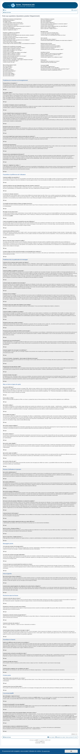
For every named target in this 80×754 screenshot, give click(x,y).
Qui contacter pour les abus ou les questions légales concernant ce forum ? (55, 68)
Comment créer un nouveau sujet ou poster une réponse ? (14, 47)
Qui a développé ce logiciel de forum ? (48, 66)
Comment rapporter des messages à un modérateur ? (13, 58)
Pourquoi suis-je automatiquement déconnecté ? (12, 28)
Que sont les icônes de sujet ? (8, 75)
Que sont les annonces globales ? (9, 70)
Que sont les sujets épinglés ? (8, 73)
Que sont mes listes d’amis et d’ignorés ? (48, 39)
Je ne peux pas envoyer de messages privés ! (49, 32)
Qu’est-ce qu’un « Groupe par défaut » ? (48, 27)
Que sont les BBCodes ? (7, 66)
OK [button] (71, 751)
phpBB (10, 215)
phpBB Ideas (67, 705)
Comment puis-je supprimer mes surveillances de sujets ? (52, 57)
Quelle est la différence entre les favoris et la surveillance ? (52, 53)
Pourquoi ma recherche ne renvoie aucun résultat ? (50, 45)
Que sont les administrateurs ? (46, 20)
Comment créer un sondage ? (8, 51)
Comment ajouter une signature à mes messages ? (12, 50)
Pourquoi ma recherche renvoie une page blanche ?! (51, 46)
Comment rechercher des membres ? (48, 48)
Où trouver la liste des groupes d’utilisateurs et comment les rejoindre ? (54, 23)
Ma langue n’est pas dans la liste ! (9, 38)
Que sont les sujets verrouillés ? (9, 74)
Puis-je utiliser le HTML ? (7, 67)
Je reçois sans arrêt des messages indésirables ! (50, 33)
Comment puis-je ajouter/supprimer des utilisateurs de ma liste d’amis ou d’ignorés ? (56, 40)
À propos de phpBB (46, 698)
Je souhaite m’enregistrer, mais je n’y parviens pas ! (13, 22)
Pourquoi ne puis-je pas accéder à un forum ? (11, 54)
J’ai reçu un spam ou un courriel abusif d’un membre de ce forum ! (53, 35)
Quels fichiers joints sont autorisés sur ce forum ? (50, 61)
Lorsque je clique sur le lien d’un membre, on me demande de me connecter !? (19, 43)
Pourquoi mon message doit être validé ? (10, 60)
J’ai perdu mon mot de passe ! (8, 27)
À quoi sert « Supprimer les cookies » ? (10, 29)
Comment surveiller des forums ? (47, 55)
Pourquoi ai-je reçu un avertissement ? (10, 57)
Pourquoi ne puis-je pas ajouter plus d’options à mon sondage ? (15, 52)
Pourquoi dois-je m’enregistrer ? (9, 20)
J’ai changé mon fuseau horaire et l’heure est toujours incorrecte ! (15, 37)
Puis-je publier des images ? (8, 69)
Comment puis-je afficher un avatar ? (10, 41)
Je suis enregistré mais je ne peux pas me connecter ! (13, 23)
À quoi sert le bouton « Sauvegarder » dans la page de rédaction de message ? (18, 59)
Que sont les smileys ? (7, 68)
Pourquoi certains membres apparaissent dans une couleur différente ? (54, 26)
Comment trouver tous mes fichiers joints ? (49, 62)
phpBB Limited (37, 697)
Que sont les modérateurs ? (46, 21)
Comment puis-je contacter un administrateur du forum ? (51, 70)
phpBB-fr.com (42, 741)
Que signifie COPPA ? (7, 21)
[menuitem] (4, 10)
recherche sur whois (9, 715)
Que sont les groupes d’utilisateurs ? (48, 22)
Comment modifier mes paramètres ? (10, 33)
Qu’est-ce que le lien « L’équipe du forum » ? (49, 28)
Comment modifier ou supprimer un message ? (12, 48)
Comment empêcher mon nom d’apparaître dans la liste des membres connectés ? (18, 35)
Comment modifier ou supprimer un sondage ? (11, 53)
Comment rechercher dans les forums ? (48, 44)
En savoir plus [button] (46, 751)
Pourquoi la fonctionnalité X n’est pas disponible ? (50, 67)
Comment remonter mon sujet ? (9, 62)
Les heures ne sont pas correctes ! (9, 36)
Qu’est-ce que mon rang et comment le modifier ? (12, 42)
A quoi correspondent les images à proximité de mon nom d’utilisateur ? (16, 39)
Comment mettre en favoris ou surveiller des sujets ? (51, 54)
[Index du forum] (9, 5)
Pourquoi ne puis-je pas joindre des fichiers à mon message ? (14, 56)
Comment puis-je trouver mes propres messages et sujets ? (52, 49)
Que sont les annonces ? (7, 72)
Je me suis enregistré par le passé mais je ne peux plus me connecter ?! (16, 26)
